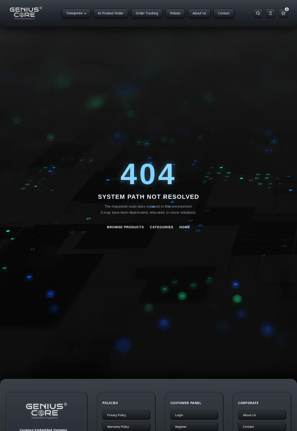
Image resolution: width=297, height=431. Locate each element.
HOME (184, 227)
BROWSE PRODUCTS (125, 227)
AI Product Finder (111, 13)
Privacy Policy (116, 415)
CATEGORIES (161, 227)
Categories (75, 13)
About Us (199, 13)
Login (179, 415)
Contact (223, 13)
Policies (175, 13)
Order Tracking (147, 13)
